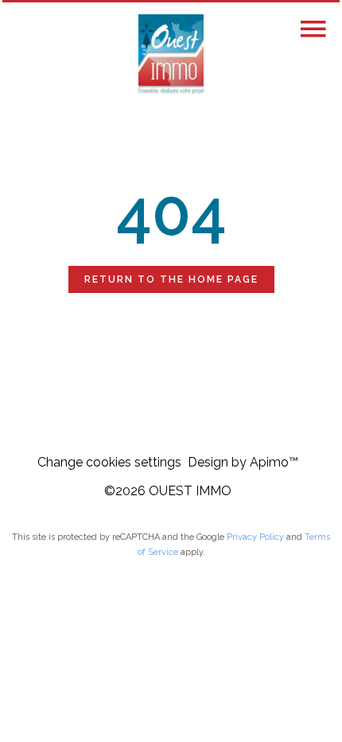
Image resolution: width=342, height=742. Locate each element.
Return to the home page (171, 279)
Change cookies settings (109, 462)
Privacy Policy (255, 537)
